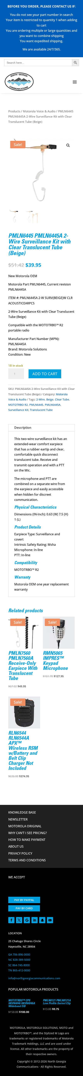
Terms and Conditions (27, 860)
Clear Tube (62, 399)
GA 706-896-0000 (19, 954)
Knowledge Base (22, 812)
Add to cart (44, 373)
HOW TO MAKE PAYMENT (26, 840)
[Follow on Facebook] (11, 920)
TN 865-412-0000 (19, 970)
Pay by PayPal (24, 900)
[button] (68, 145)
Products (14, 111)
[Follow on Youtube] (50, 920)
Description (22, 427)
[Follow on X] (19, 920)
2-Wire (40, 399)
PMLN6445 (36, 404)
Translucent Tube (41, 410)
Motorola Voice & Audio (39, 111)
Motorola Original (25, 826)
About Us (16, 846)
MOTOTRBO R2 (18, 404)
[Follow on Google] (27, 920)
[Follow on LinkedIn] (34, 920)
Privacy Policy (20, 853)
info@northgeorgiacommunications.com (34, 978)
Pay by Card (24, 908)
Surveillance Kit (18, 410)
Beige (49, 399)
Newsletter (18, 819)
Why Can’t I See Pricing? (27, 833)
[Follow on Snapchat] (42, 920)
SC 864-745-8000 (19, 965)
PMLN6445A (52, 404)
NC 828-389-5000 (19, 960)
